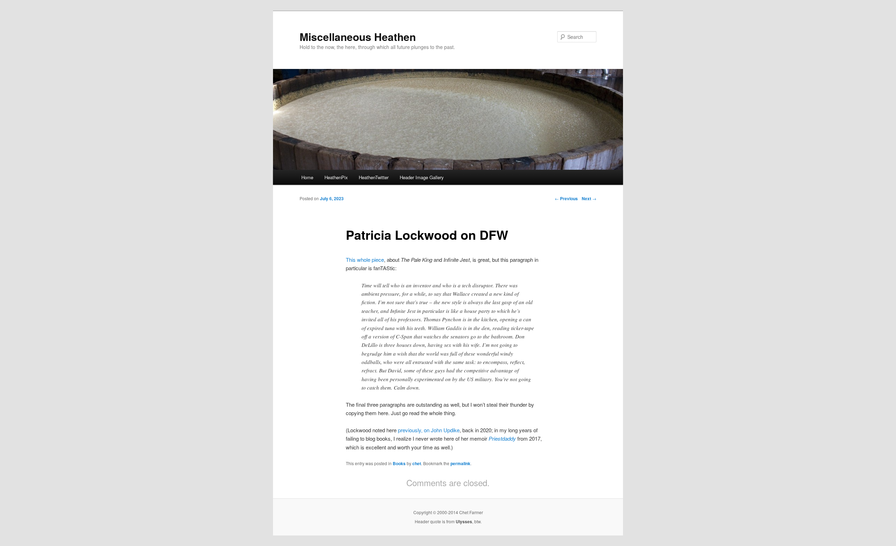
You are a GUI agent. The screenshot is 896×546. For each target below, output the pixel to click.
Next (589, 198)
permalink (460, 463)
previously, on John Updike (429, 430)
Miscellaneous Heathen (358, 36)
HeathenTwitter (373, 177)
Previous (566, 198)
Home (307, 177)
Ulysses (464, 521)
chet (416, 463)
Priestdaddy (502, 438)
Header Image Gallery (422, 177)
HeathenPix (336, 177)
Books (399, 463)
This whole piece (365, 259)
